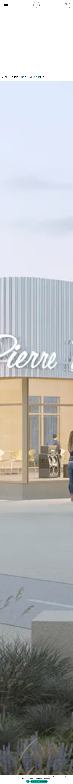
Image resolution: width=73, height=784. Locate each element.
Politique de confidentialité (39, 781)
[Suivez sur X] (66, 4)
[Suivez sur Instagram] (69, 4)
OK (28, 781)
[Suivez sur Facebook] (66, 7)
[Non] (71, 779)
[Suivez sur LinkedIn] (69, 7)
